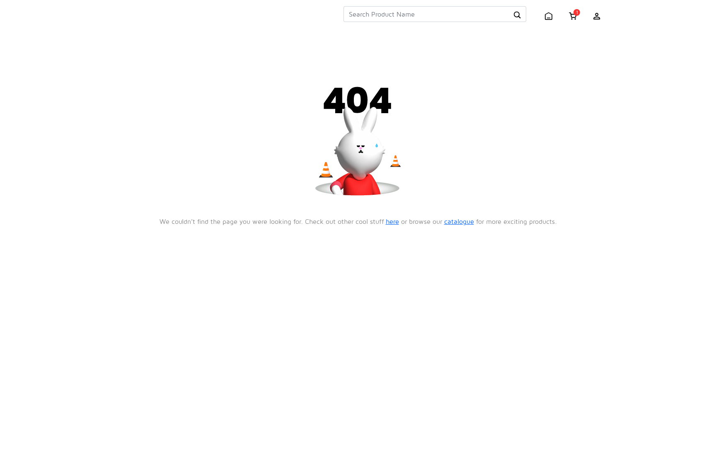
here (392, 221)
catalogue (459, 221)
